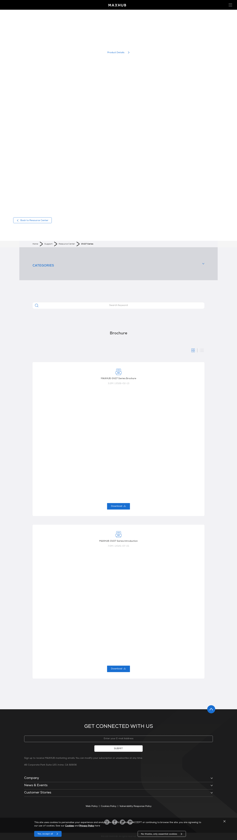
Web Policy (92, 806)
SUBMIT (118, 749)
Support (48, 244)
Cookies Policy (108, 806)
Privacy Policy (86, 826)
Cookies (69, 826)
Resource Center (67, 244)
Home (35, 244)
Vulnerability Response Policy (135, 806)
